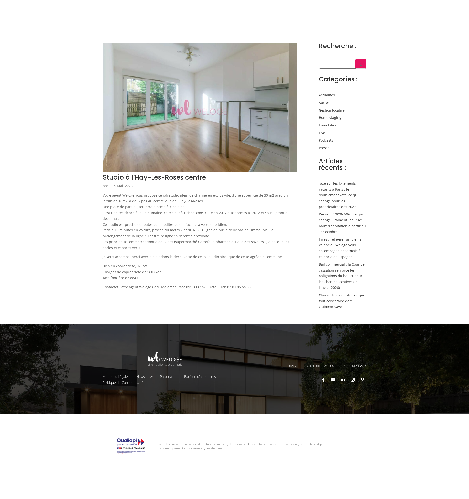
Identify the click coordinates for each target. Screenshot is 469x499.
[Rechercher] (360, 64)
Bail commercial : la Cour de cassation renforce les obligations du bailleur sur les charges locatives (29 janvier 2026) (342, 276)
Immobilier (328, 125)
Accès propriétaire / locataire (396, 18)
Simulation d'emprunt (225, 18)
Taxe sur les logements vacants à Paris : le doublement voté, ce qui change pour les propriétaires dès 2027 (338, 195)
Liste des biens (326, 8)
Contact (421, 8)
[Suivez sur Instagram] (353, 380)
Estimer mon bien (266, 18)
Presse (324, 148)
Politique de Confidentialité (123, 382)
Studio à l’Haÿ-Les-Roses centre (154, 177)
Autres (324, 102)
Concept (302, 8)
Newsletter (144, 376)
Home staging (330, 117)
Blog (405, 8)
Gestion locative (357, 8)
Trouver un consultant (347, 18)
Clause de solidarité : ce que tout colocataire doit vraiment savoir (342, 301)
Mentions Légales (116, 376)
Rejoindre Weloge (305, 18)
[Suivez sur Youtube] (333, 380)
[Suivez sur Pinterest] (362, 380)
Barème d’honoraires (200, 376)
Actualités (327, 95)
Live (322, 132)
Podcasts (326, 140)
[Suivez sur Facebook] (323, 380)
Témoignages (386, 8)
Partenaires (168, 376)
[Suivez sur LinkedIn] (343, 380)
